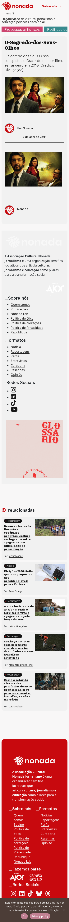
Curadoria (18, 365)
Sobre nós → (51, 6)
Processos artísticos (22, 29)
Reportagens (20, 351)
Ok (24, 916)
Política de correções (26, 323)
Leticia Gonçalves (18, 626)
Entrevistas (19, 361)
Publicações (19, 309)
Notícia (16, 347)
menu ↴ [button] (9, 13)
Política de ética (22, 318)
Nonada (28, 128)
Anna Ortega (15, 591)
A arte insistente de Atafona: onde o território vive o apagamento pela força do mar (19, 612)
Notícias (46, 815)
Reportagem (13, 520)
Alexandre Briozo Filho (21, 664)
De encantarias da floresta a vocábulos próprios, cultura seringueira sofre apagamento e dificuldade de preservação (17, 537)
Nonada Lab (19, 314)
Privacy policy (40, 916)
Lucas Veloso (15, 706)
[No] (64, 910)
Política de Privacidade (27, 328)
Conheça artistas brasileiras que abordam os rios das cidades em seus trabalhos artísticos (19, 649)
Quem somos (20, 304)
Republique (19, 332)
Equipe (19, 824)
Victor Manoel (16, 556)
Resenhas (18, 370)
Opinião (16, 374)
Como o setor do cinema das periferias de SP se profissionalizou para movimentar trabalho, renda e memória (18, 689)
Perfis (15, 356)
